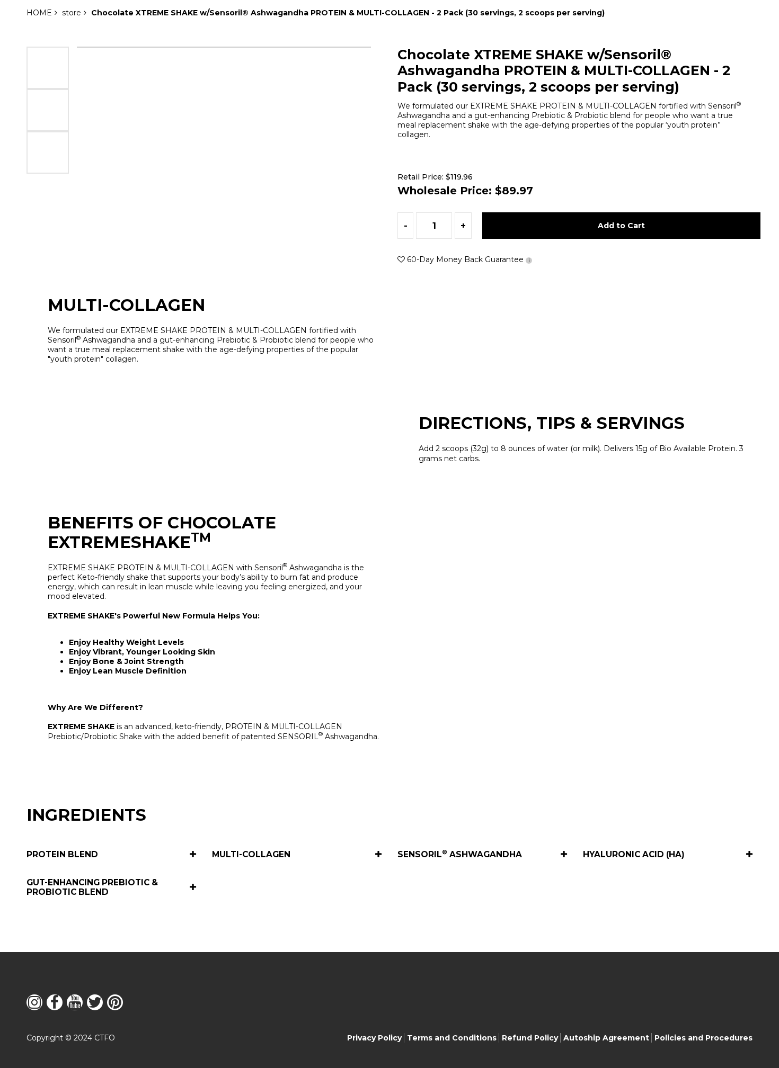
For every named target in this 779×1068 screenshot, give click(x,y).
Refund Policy (530, 1038)
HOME (39, 12)
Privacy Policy (374, 1038)
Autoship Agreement (606, 1038)
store (71, 12)
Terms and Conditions (452, 1038)
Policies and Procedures (703, 1038)
